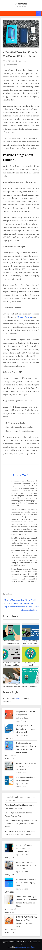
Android (9, 594)
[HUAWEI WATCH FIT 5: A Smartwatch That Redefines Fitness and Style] (9, 919)
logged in (18, 698)
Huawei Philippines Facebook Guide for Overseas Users (24, 848)
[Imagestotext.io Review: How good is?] (9, 714)
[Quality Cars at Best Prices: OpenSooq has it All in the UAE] (9, 728)
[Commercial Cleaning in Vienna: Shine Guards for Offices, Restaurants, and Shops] (9, 899)
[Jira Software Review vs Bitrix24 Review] (9, 780)
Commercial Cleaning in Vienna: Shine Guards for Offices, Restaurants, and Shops (21, 823)
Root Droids (21, 3)
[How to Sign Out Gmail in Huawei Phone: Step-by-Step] (9, 882)
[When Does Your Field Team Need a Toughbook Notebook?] (9, 865)
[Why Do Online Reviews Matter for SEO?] (9, 766)
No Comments (11, 64)
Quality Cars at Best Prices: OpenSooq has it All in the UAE (25, 728)
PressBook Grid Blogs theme (25, 947)
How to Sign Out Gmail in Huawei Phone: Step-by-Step (26, 882)
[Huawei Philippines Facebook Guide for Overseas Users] (9, 848)
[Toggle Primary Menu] (38, 13)
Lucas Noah (22, 61)
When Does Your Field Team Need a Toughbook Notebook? (26, 865)
